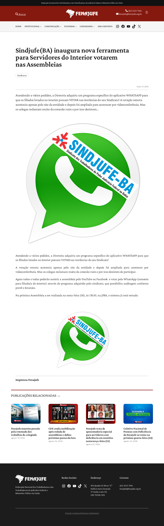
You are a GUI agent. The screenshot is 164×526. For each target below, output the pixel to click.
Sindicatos (22, 75)
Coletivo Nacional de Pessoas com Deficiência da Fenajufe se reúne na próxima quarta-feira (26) (138, 433)
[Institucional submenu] (40, 26)
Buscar (22, 14)
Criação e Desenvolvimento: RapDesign (82, 513)
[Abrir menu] (147, 12)
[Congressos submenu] (93, 26)
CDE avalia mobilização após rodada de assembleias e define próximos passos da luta (62, 433)
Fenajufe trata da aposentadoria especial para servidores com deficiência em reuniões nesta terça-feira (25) (99, 435)
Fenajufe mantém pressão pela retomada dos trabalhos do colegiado (25, 431)
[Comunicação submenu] (60, 26)
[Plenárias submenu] (76, 26)
